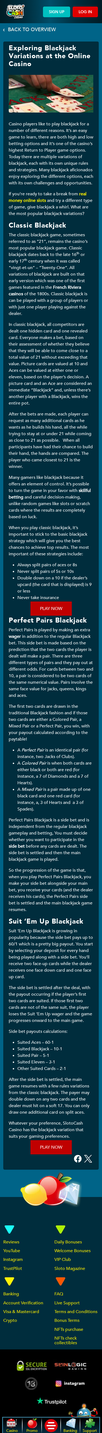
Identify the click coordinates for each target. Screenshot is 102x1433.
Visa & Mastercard (21, 1312)
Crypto (10, 1320)
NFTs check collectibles (65, 1340)
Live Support (67, 1303)
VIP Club (62, 1260)
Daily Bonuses (68, 1242)
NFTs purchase (68, 1329)
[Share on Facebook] (78, 1158)
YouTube (11, 1251)
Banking (11, 1294)
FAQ (58, 1294)
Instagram (13, 1260)
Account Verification (23, 1303)
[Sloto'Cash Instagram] (70, 1383)
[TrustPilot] (51, 1401)
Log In (85, 11)
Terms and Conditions (75, 1312)
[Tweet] (88, 1158)
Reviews (11, 1242)
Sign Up (56, 11)
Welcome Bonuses (72, 1251)
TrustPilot (12, 1269)
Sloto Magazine (69, 1269)
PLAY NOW (51, 609)
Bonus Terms (66, 1320)
